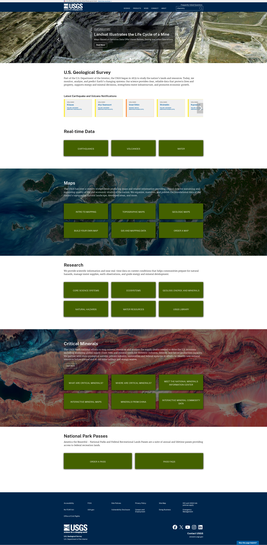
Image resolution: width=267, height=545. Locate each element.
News (146, 8)
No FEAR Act (69, 510)
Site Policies (116, 503)
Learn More (70, 366)
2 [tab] (130, 59)
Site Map (162, 503)
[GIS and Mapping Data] (133, 230)
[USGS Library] (181, 309)
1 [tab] (127, 59)
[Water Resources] (133, 309)
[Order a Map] (181, 230)
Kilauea (70, 105)
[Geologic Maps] (181, 211)
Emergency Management (188, 511)
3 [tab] (133, 59)
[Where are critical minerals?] (133, 382)
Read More (100, 45)
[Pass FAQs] (169, 461)
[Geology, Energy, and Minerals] (181, 290)
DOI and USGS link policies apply (190, 504)
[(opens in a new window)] (175, 526)
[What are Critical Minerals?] (86, 382)
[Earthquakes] (86, 148)
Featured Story (102, 29)
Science (127, 8)
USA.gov (91, 510)
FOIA (90, 503)
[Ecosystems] (133, 290)
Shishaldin (164, 105)
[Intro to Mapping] (86, 211)
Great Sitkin (134, 105)
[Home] (73, 10)
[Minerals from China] (133, 401)
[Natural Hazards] (86, 309)
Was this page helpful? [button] (248, 543)
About (163, 8)
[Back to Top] (259, 537)
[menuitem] (127, 7)
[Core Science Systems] (86, 290)
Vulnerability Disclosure (120, 510)
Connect (154, 8)
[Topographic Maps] (133, 211)
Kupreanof (195, 105)
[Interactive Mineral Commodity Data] (181, 401)
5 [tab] (140, 59)
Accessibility (69, 503)
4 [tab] (137, 59)
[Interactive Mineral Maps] (86, 401)
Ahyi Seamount (104, 105)
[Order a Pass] (98, 461)
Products (137, 8)
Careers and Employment (140, 511)
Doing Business (165, 510)
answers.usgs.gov (196, 537)
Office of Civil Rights (72, 516)
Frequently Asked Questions (191, 5)
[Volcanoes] (133, 148)
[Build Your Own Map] (86, 230)
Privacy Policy (140, 503)
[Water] (181, 148)
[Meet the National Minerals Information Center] (181, 382)
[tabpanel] (133, 37)
